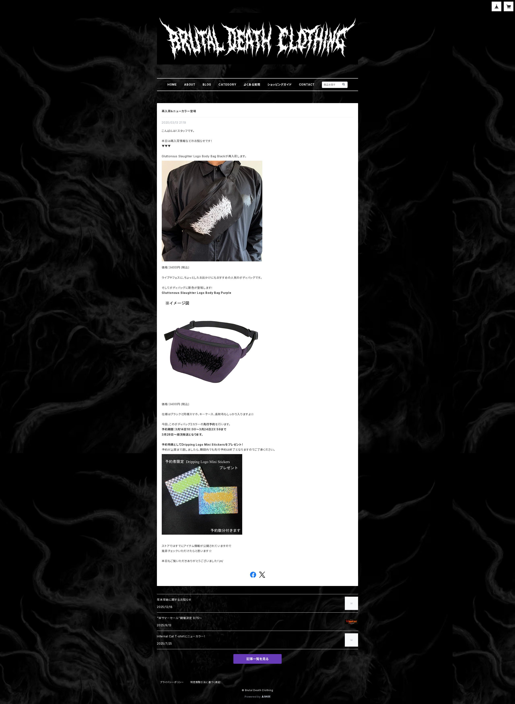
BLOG (207, 84)
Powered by (253, 696)
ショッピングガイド (279, 84)
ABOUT (189, 84)
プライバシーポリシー (172, 682)
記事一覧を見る (257, 659)
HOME (172, 84)
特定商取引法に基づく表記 (205, 682)
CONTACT (307, 84)
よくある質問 (252, 84)
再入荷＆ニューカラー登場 (179, 111)
